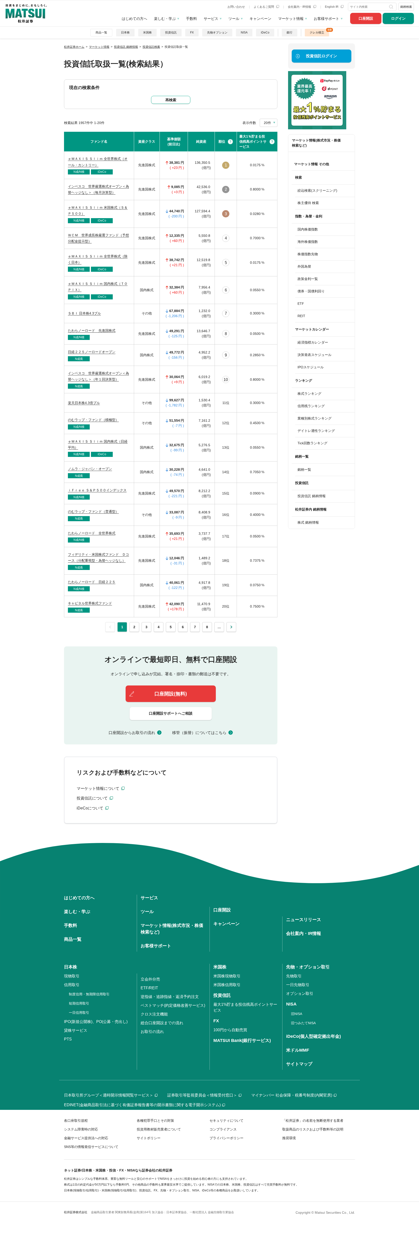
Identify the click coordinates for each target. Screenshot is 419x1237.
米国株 (147, 32)
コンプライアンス (223, 1129)
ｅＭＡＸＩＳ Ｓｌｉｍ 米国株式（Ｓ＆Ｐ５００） (98, 210)
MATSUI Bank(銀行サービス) (242, 1040)
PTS (68, 1039)
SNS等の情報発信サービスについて (91, 1147)
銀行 (289, 32)
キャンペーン (260, 18)
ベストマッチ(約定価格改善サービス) (173, 1005)
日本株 (125, 32)
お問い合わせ (236, 6)
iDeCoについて (90, 808)
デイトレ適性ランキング (316, 431)
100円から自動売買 (230, 1030)
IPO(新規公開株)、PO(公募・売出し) (96, 1022)
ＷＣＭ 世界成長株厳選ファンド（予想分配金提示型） (98, 238)
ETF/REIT (149, 988)
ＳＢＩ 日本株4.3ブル (84, 313)
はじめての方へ (134, 18)
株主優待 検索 (308, 203)
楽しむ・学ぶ (165, 18)
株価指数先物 (308, 254)
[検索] (391, 7)
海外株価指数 (308, 242)
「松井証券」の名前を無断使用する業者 (312, 1120)
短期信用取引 (79, 1003)
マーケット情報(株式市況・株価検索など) (316, 142)
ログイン (398, 18)
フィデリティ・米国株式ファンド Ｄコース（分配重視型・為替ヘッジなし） (98, 557)
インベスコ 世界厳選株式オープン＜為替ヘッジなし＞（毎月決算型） (98, 189)
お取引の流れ (152, 1032)
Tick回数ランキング (312, 443)
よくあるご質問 (264, 6)
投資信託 (171, 32)
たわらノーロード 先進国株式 (91, 330)
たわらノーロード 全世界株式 (91, 533)
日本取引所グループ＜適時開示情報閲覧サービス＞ (108, 1095)
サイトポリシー (149, 1138)
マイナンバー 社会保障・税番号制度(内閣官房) (291, 1095)
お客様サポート (326, 18)
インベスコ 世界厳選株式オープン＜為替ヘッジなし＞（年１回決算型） (98, 376)
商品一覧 (101, 32)
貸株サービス (75, 1030)
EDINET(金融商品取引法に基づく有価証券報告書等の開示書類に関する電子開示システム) (142, 1105)
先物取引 (294, 976)
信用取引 (72, 985)
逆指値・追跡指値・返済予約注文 (170, 997)
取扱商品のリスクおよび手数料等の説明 (312, 1129)
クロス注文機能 (154, 1014)
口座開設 (366, 18)
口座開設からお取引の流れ (132, 733)
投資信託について (93, 798)
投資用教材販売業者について (159, 1129)
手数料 (191, 18)
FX (192, 32)
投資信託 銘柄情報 (312, 496)
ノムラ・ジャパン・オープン (90, 469)
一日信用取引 (79, 1012)
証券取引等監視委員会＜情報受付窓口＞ (202, 1095)
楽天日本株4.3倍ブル (84, 403)
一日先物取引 (297, 985)
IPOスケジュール (311, 367)
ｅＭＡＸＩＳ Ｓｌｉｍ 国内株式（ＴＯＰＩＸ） (98, 287)
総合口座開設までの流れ (162, 1023)
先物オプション (217, 32)
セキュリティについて (226, 1120)
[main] (209, 431)
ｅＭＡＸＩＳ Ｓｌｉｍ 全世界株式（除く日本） (98, 259)
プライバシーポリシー (226, 1138)
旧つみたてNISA (303, 1023)
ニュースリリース (303, 919)
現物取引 (72, 976)
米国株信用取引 (227, 985)
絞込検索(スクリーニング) (317, 190)
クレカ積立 (317, 32)
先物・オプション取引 (308, 967)
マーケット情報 (291, 18)
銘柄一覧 (304, 469)
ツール (233, 18)
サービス (211, 18)
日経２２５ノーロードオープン (91, 352)
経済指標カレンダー (313, 342)
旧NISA (296, 1014)
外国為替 (304, 266)
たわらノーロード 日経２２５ (91, 582)
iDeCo (265, 32)
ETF (301, 303)
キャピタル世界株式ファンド (90, 603)
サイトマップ (299, 1064)
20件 (267, 123)
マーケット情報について (98, 788)
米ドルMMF (297, 1050)
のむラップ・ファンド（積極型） (93, 420)
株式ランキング (309, 394)
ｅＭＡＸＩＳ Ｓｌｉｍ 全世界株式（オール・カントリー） (98, 162)
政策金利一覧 (308, 279)
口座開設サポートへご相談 (171, 713)
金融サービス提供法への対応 (86, 1138)
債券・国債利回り (311, 291)
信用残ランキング (311, 406)
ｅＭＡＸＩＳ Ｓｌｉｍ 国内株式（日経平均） (98, 444)
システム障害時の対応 (81, 1129)
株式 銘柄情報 (308, 522)
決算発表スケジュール (314, 355)
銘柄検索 (406, 6)
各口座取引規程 (76, 1120)
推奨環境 (289, 1138)
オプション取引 (299, 993)
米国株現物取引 (227, 976)
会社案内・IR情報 (300, 6)
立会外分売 (150, 979)
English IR (332, 6)
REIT (301, 316)
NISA (244, 32)
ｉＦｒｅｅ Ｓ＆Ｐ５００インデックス (97, 490)
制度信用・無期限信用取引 (89, 994)
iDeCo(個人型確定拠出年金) (313, 1036)
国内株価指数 (308, 229)
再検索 (170, 100)
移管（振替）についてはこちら (199, 733)
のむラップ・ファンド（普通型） (93, 511)
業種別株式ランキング (314, 418)
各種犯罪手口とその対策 (155, 1120)
